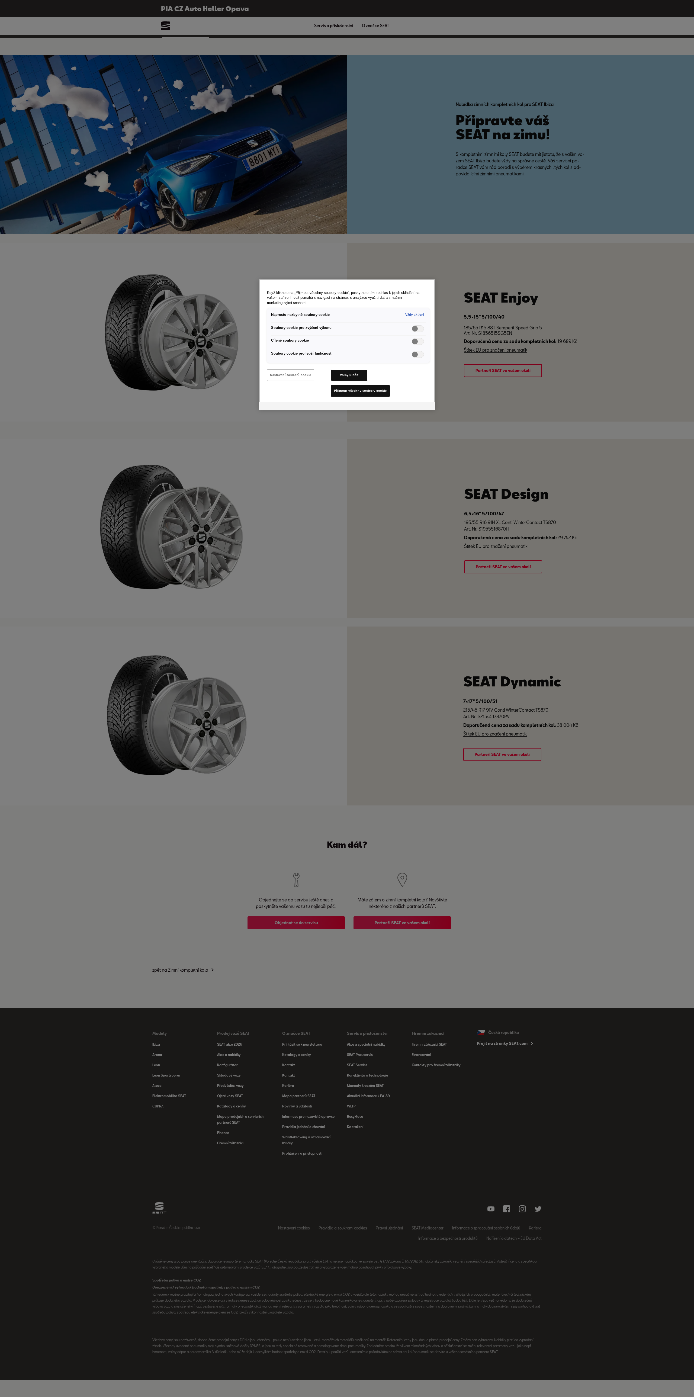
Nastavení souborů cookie (290, 375)
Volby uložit (349, 375)
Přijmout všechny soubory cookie (360, 390)
